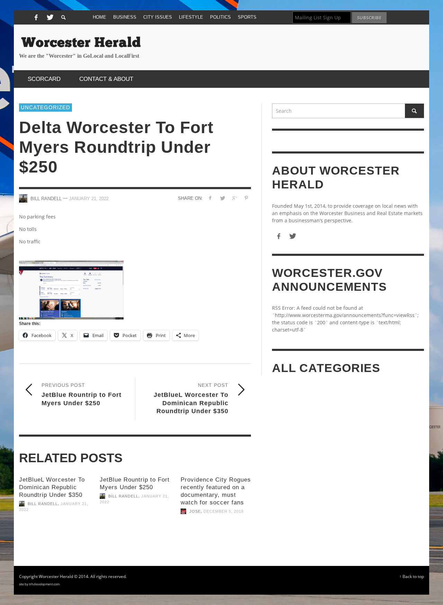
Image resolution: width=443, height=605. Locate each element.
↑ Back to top (411, 576)
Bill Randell (43, 504)
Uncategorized (45, 107)
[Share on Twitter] (222, 198)
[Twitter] (49, 18)
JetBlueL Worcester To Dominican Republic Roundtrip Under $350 (52, 487)
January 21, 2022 (89, 198)
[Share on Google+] (234, 198)
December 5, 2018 (224, 511)
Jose (195, 511)
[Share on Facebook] (210, 198)
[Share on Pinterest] (246, 198)
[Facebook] (36, 18)
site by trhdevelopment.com (39, 584)
